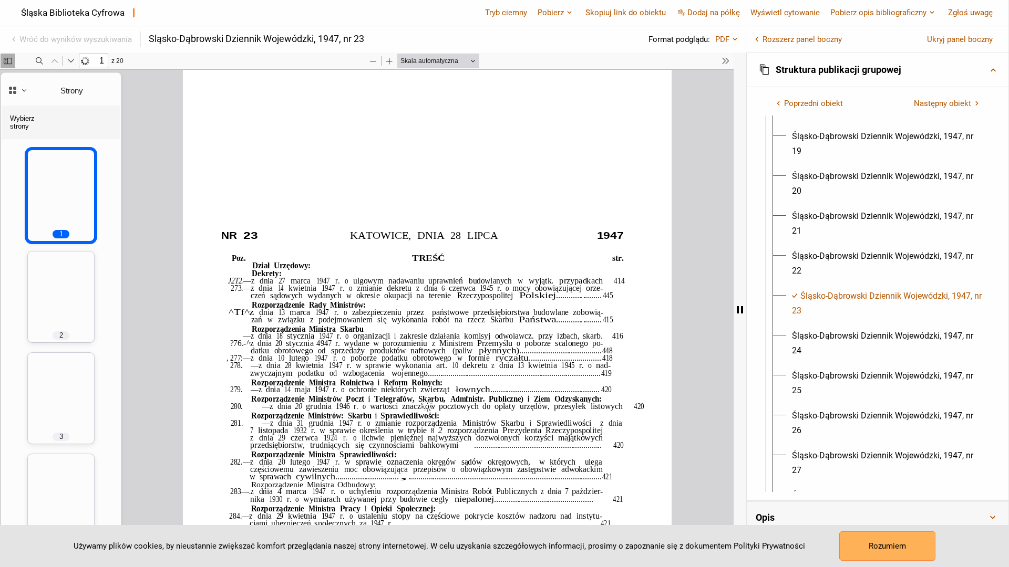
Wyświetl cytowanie (785, 12)
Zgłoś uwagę (970, 12)
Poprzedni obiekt (813, 103)
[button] (877, 70)
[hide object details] (740, 309)
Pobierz (551, 12)
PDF (722, 39)
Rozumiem (887, 546)
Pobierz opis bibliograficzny (878, 12)
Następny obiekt (942, 103)
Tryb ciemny (506, 12)
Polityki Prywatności (769, 546)
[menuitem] (887, 144)
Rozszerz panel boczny (802, 39)
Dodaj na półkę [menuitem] (713, 12)
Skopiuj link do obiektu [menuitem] (625, 12)
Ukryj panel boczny (960, 39)
